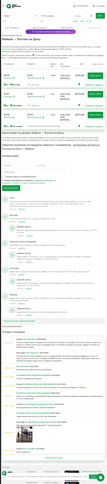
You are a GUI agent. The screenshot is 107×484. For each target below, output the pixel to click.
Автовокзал (6, 49)
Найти (100, 16)
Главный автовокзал (34, 78)
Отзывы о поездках (51, 482)
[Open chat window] (100, 477)
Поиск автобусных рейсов (12, 326)
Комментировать (11, 188)
